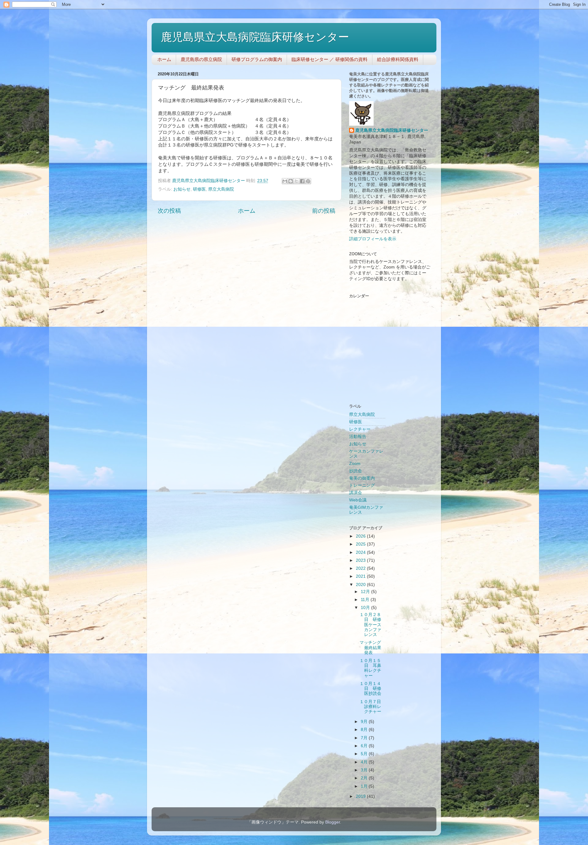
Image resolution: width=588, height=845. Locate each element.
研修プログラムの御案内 (257, 59)
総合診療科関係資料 (397, 59)
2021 (361, 576)
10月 (366, 607)
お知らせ (181, 189)
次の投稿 (169, 210)
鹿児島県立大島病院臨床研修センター (255, 37)
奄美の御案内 (362, 478)
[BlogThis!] (291, 181)
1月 (365, 786)
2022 (361, 568)
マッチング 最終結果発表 (372, 647)
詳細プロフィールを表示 (372, 239)
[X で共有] (296, 181)
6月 (365, 746)
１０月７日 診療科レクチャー (372, 706)
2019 (361, 796)
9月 (365, 721)
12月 (366, 591)
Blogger (332, 822)
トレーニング (362, 485)
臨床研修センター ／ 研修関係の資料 (330, 59)
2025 (361, 544)
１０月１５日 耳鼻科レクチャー (370, 668)
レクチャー (360, 429)
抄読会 (355, 471)
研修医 (199, 189)
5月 (365, 754)
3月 (365, 770)
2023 (361, 560)
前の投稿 (323, 210)
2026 (361, 536)
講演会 (355, 492)
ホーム (164, 59)
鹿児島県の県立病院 (201, 59)
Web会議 (358, 500)
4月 (365, 762)
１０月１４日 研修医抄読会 (370, 688)
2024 (361, 552)
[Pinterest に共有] (308, 181)
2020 (361, 584)
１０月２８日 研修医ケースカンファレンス (370, 624)
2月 (365, 778)
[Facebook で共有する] (302, 181)
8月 (365, 729)
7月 (365, 738)
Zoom (354, 463)
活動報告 (357, 436)
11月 (366, 599)
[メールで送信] (285, 181)
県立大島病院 (221, 189)
